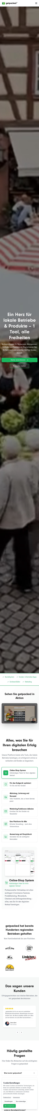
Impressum (16, 1097)
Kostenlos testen (19, 366)
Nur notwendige (21, 1101)
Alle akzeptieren (9, 1106)
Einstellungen (9, 1101)
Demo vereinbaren (18, 360)
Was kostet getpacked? (13, 1073)
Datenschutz (7, 1097)
